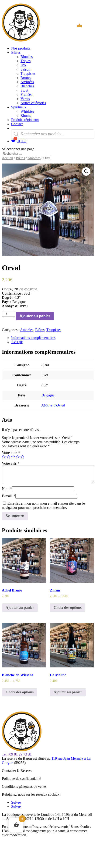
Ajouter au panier (35, 316)
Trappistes (28, 73)
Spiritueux (18, 107)
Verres (25, 99)
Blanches (27, 86)
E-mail (8, 496)
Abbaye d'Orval (53, 405)
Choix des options (68, 607)
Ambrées (27, 82)
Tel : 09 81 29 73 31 (17, 754)
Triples (26, 61)
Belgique (48, 395)
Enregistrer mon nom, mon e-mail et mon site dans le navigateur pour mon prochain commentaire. (43, 505)
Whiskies (27, 111)
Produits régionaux (25, 120)
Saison (25, 69)
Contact (17, 124)
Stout (24, 90)
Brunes (26, 78)
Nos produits (20, 48)
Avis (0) (17, 342)
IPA (23, 65)
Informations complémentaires (33, 338)
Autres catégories (33, 103)
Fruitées (26, 94)
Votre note (11, 453)
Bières (16, 52)
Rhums (26, 116)
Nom (7, 489)
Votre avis (10, 463)
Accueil (7, 158)
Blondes (27, 57)
